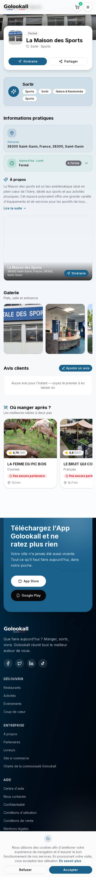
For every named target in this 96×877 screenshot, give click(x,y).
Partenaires (12, 742)
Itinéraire (30, 61)
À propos (10, 734)
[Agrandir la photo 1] (23, 329)
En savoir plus (70, 861)
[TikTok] (42, 663)
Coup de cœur (14, 712)
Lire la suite (13, 208)
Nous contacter (15, 796)
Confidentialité (14, 804)
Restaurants (12, 687)
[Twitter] (19, 663)
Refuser (25, 870)
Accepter (70, 870)
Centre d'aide (14, 788)
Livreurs (9, 750)
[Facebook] (8, 663)
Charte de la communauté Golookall (30, 766)
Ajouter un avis (78, 368)
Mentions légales (16, 829)
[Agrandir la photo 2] (65, 329)
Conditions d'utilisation (20, 812)
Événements (13, 704)
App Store (31, 581)
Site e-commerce (16, 758)
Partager (71, 61)
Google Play (31, 595)
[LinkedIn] (31, 663)
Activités (10, 695)
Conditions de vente (18, 821)
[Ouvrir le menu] (87, 7)
